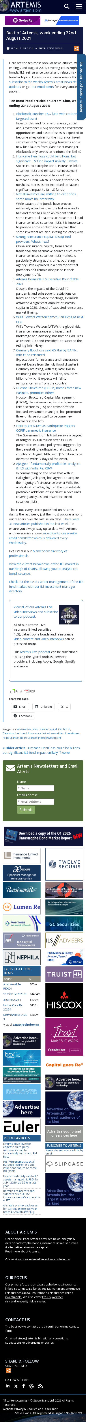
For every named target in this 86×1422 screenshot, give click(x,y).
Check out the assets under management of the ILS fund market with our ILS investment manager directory (46, 586)
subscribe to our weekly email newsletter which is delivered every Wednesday (43, 538)
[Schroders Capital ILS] (64, 890)
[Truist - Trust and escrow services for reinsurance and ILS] (64, 974)
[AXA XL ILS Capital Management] (22, 940)
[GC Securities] (64, 924)
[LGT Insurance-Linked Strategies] (22, 907)
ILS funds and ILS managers (46, 1289)
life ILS (46, 1297)
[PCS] (64, 958)
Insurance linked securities (46, 733)
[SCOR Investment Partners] (22, 1092)
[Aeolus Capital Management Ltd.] (22, 873)
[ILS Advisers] (64, 940)
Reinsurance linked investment (40, 738)
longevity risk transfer (31, 1301)
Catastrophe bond (15, 733)
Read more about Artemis (22, 1251)
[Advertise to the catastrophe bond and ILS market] (64, 1134)
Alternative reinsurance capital (37, 729)
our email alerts (43, 87)
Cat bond (64, 729)
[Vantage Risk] (22, 924)
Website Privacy (13, 1409)
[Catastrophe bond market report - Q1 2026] (43, 836)
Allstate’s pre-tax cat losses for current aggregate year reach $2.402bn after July (20, 1209)
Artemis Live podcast (35, 652)
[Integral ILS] (64, 907)
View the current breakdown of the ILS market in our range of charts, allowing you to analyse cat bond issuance (44, 569)
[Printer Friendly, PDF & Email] (22, 691)
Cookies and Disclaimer (42, 1409)
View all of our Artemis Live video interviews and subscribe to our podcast (36, 612)
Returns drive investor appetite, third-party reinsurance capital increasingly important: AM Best (20, 1150)
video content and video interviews (39, 639)
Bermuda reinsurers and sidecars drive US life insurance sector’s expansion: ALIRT (22, 1195)
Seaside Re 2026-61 (14, 994)
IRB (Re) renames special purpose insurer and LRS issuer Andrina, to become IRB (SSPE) (20, 1166)
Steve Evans (55, 48)
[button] (66, 6)
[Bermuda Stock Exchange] (22, 1058)
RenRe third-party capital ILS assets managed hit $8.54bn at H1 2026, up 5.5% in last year (21, 1181)
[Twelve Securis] (64, 864)
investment (72, 733)
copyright (23, 1400)
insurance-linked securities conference (44, 1259)
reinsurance (11, 738)
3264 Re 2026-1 (12, 1000)
